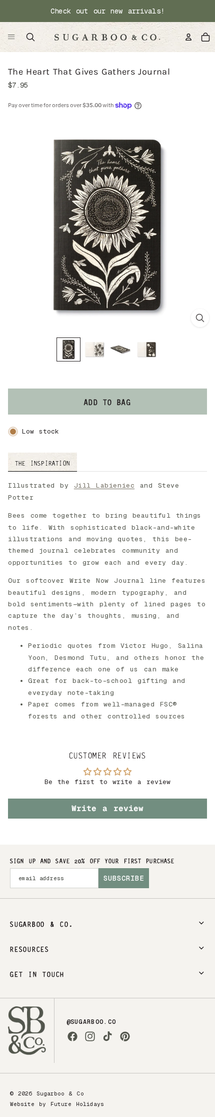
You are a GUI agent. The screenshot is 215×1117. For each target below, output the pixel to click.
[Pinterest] (125, 1036)
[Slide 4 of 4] (147, 349)
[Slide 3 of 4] (121, 349)
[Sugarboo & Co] (107, 37)
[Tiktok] (108, 1036)
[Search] (30, 37)
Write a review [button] (108, 808)
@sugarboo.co (91, 1022)
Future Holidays (77, 1103)
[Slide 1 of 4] (69, 349)
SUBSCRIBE (124, 878)
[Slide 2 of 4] (95, 349)
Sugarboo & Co (60, 1093)
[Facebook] (72, 1036)
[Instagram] (90, 1036)
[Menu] (11, 37)
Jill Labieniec (104, 485)
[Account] (188, 37)
